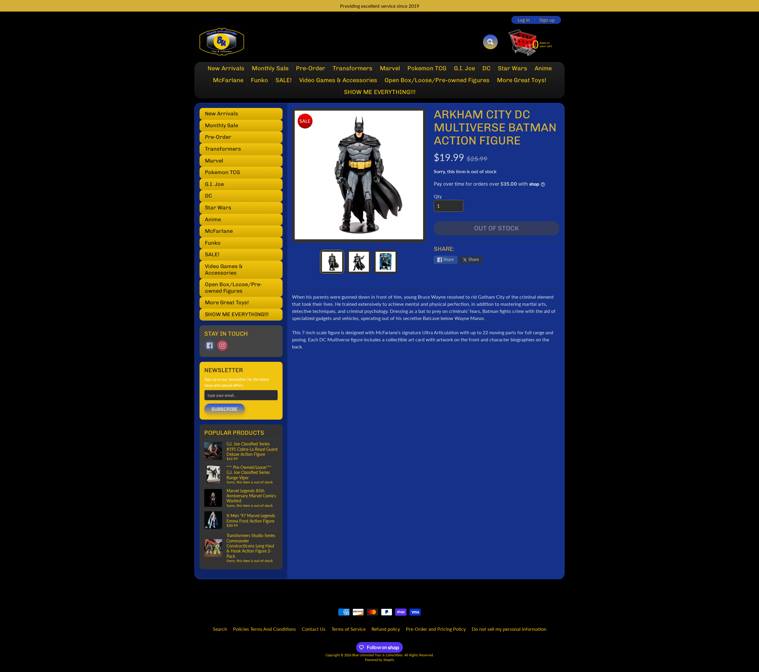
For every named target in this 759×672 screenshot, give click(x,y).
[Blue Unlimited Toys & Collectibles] (221, 41)
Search (220, 629)
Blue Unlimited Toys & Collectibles (377, 655)
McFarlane (228, 80)
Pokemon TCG (427, 68)
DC (486, 68)
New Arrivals (226, 68)
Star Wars (512, 68)
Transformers (352, 68)
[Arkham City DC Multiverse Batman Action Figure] (332, 262)
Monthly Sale (270, 68)
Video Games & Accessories (338, 80)
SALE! (283, 80)
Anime (543, 68)
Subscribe (224, 409)
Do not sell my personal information (509, 629)
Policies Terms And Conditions (264, 629)
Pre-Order (310, 68)
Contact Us (314, 629)
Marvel (390, 68)
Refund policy (385, 629)
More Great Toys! (521, 80)
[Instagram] (222, 345)
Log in (524, 19)
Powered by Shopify (379, 660)
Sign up (547, 19)
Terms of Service (348, 629)
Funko (259, 80)
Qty (438, 196)
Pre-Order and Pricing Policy (436, 629)
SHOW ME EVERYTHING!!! (380, 91)
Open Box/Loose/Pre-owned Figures (437, 80)
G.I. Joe (464, 68)
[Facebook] (209, 345)
